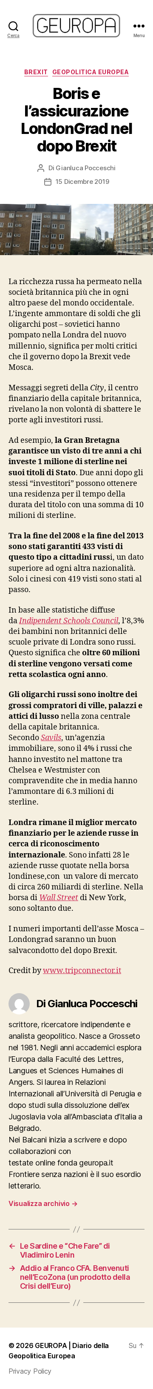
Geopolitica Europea (90, 72)
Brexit (36, 72)
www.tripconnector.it (82, 971)
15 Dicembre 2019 (82, 181)
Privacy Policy (29, 1371)
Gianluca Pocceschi (85, 168)
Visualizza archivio (42, 1203)
